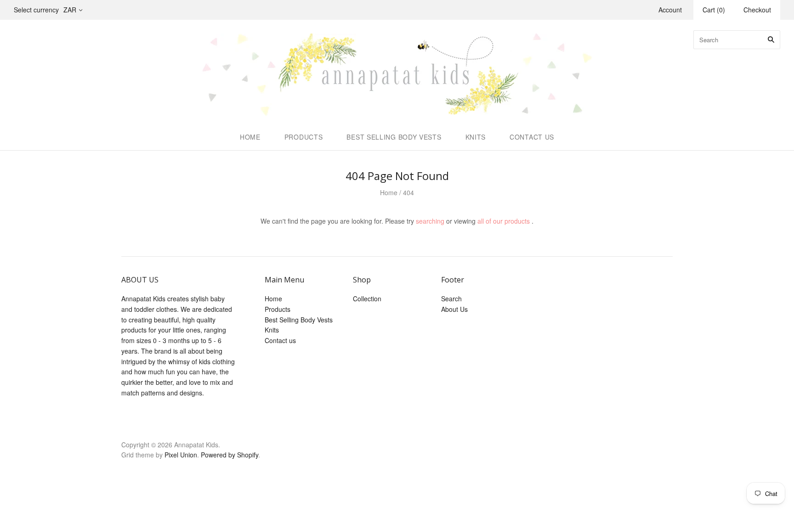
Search (451, 298)
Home (250, 136)
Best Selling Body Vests (393, 136)
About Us (454, 309)
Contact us (532, 136)
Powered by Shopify (229, 454)
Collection (367, 298)
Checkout (757, 9)
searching (430, 220)
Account (670, 9)
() (714, 9)
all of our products (503, 220)
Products (303, 136)
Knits (475, 136)
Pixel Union (180, 454)
